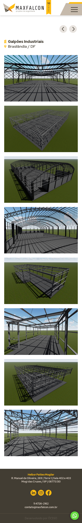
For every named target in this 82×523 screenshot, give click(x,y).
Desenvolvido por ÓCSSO (41, 518)
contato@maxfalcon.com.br (41, 507)
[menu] (74, 9)
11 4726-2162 (41, 503)
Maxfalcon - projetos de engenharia (23, 7)
